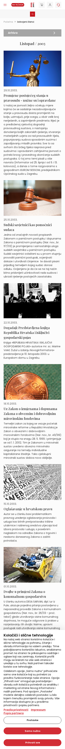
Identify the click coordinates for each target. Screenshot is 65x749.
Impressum (38, 710)
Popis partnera (14, 713)
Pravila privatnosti (16, 710)
